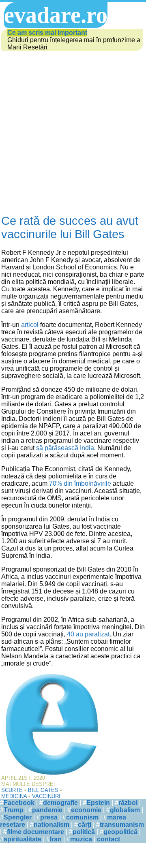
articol (30, 324)
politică (84, 831)
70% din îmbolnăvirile (80, 483)
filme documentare (35, 831)
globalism (125, 810)
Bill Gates (43, 790)
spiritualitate (22, 839)
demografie (60, 802)
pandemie (47, 810)
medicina (14, 796)
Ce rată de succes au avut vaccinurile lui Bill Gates (69, 227)
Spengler (18, 817)
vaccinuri (46, 796)
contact (108, 839)
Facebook (19, 802)
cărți (84, 824)
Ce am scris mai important (47, 32)
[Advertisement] (73, 129)
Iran (56, 839)
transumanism (122, 824)
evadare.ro (55, 15)
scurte (12, 790)
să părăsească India (65, 447)
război (127, 802)
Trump (14, 810)
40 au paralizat (88, 634)
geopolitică (120, 831)
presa (49, 817)
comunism (82, 817)
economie (86, 810)
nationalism (51, 824)
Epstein (98, 802)
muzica (81, 839)
